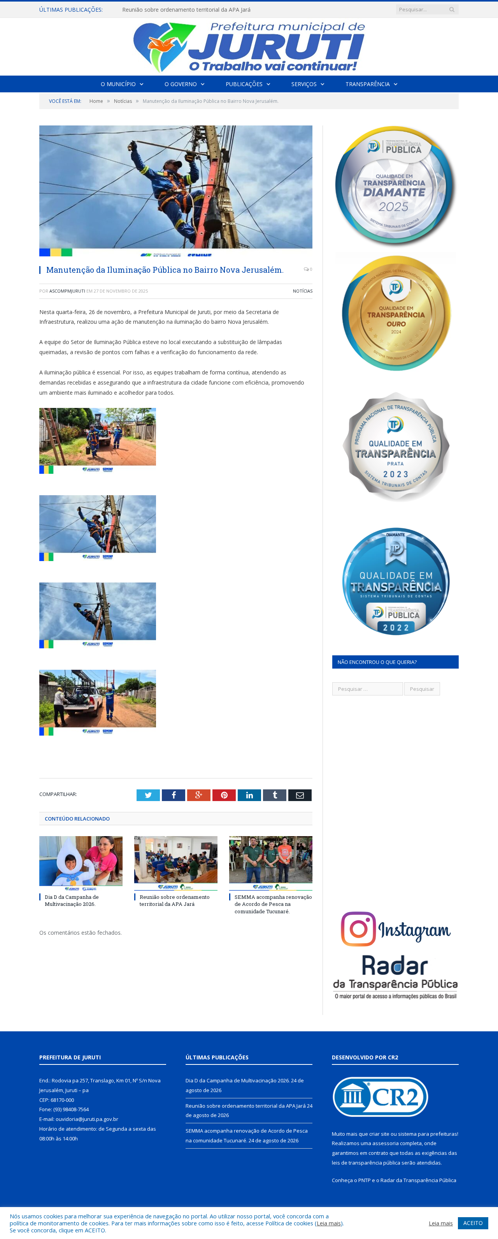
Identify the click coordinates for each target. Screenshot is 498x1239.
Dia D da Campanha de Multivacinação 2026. (72, 900)
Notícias (302, 291)
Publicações (244, 84)
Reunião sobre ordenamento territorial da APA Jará (186, 9)
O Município (118, 84)
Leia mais (329, 1223)
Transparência (367, 84)
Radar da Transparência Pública (418, 1180)
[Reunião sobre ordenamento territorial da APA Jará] (175, 863)
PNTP (364, 1180)
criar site (379, 1133)
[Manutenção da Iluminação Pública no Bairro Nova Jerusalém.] (175, 191)
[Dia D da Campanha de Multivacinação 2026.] (81, 863)
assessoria (385, 1143)
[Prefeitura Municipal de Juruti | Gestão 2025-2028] (249, 45)
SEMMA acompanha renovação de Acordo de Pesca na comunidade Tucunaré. (273, 903)
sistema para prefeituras (427, 1133)
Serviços (304, 84)
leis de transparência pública (366, 1162)
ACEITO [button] (473, 1223)
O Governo (181, 84)
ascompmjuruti (67, 291)
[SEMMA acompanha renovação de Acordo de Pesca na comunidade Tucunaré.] (270, 863)
